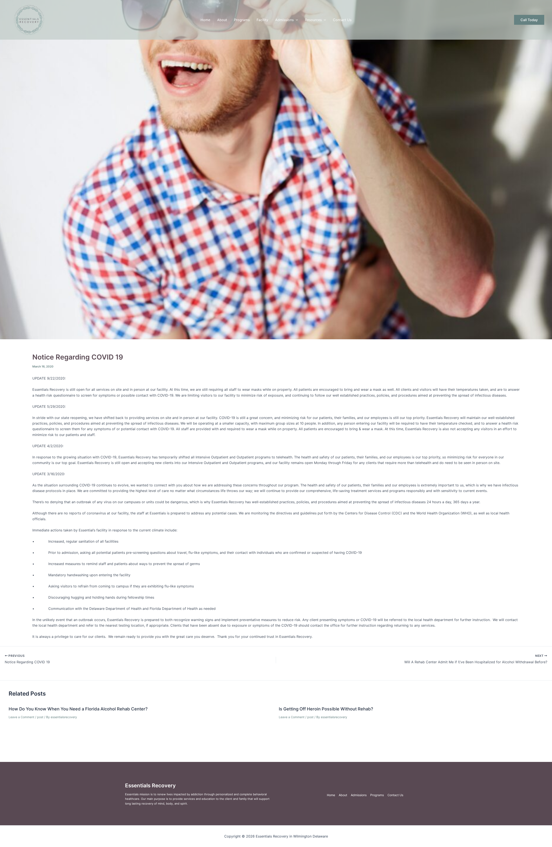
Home (205, 20)
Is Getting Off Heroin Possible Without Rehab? (326, 709)
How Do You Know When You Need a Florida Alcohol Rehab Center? (78, 709)
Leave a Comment (21, 717)
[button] (296, 19)
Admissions (284, 20)
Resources (313, 20)
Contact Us (342, 20)
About (222, 20)
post (40, 717)
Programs (242, 20)
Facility (262, 20)
